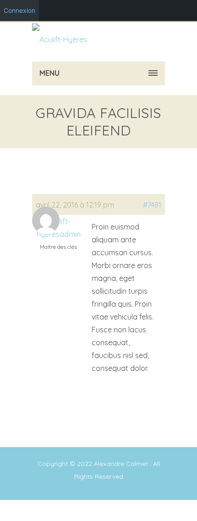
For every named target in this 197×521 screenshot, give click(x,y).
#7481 (152, 204)
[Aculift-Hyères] (59, 39)
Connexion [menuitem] (19, 10)
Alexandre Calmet (122, 463)
